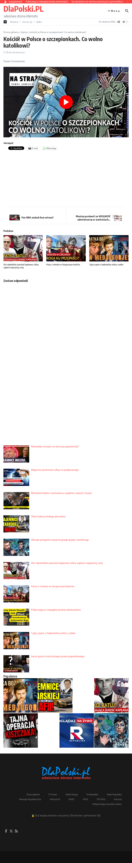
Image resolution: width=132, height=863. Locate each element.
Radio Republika (114, 794)
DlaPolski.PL (23, 8)
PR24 (85, 799)
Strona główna (11, 32)
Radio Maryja (72, 794)
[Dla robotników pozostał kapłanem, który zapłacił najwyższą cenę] (111, 695)
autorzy (27, 21)
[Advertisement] (66, 179)
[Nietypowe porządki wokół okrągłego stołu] (20, 730)
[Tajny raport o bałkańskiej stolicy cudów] (20, 695)
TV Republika (92, 794)
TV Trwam (52, 794)
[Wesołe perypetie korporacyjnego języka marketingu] (111, 730)
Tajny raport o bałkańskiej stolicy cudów (106, 264)
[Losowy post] (118, 21)
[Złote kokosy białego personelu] (55, 695)
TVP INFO (101, 799)
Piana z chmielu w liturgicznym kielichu (63, 264)
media (14, 21)
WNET (71, 799)
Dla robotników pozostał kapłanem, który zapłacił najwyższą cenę (21, 266)
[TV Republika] (76, 730)
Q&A (39, 21)
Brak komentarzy (15, 52)
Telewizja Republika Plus (30, 799)
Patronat (118, 799)
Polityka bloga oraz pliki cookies (107, 804)
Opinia (24, 32)
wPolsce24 (55, 799)
